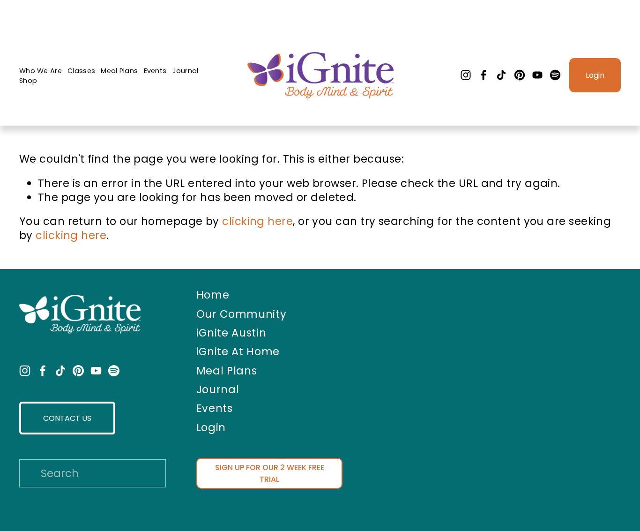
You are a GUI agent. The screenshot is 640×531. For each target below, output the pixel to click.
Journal (185, 70)
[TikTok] (501, 75)
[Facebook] (483, 75)
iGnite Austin (231, 333)
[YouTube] (537, 75)
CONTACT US (67, 418)
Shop (28, 80)
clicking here (257, 221)
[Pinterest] (519, 75)
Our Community (241, 314)
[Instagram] (466, 75)
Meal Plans (119, 70)
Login (595, 75)
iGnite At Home (238, 352)
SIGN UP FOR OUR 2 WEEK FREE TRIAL (269, 473)
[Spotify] (555, 75)
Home (213, 295)
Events (155, 70)
